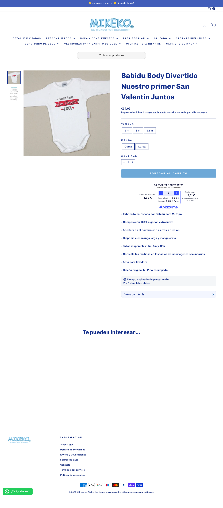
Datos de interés (134, 294)
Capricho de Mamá (181, 44)
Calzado (161, 38)
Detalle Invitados (27, 38)
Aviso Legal (67, 444)
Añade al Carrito (32, 390)
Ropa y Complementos (97, 38)
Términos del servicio (72, 470)
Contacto (65, 464)
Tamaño (127, 124)
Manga (126, 140)
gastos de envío (157, 112)
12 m (150, 130)
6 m (138, 130)
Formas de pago (69, 459)
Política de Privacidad (72, 449)
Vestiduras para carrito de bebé (91, 44)
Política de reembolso (72, 475)
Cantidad (129, 156)
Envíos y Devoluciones (73, 454)
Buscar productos (113, 55)
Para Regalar (134, 38)
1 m (127, 130)
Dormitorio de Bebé (41, 44)
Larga (142, 146)
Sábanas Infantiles (192, 38)
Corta (128, 146)
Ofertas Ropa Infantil (143, 44)
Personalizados (59, 38)
